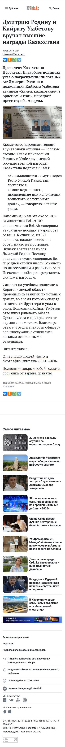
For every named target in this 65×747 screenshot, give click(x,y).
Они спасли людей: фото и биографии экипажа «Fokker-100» (30, 358)
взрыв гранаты (32, 382)
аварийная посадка (13, 382)
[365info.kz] (33, 8)
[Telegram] (19, 60)
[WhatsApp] (14, 60)
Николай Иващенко (14, 54)
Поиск (56, 8)
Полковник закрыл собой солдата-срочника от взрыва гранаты (32, 370)
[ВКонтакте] (5, 60)
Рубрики (13, 8)
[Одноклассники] (9, 60)
